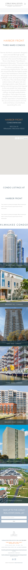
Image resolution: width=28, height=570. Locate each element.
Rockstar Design (19, 562)
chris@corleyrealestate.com (10, 540)
